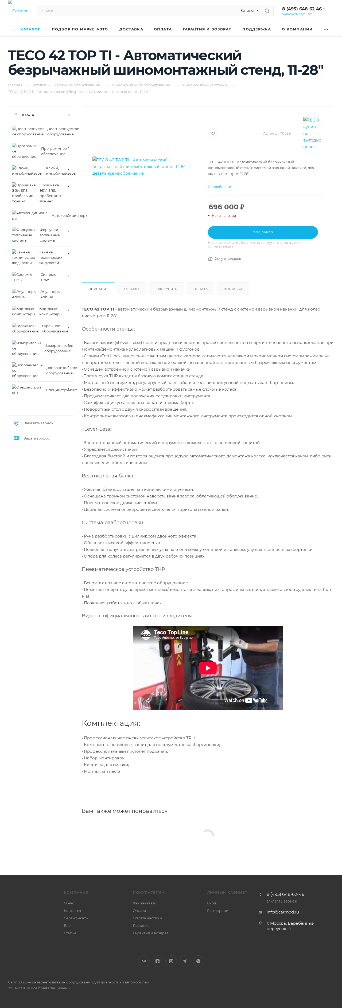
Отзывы (131, 289)
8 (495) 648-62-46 (302, 8)
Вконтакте (144, 961)
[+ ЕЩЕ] (326, 29)
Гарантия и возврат (150, 933)
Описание (98, 289)
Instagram (171, 961)
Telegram (185, 961)
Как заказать (144, 903)
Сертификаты (76, 918)
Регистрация (219, 910)
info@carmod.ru (283, 912)
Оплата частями (147, 918)
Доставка (233, 289)
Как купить (166, 289)
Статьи (70, 933)
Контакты (72, 910)
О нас (69, 903)
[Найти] (267, 10)
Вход (211, 903)
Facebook (157, 961)
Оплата (200, 289)
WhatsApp (198, 961)
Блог (68, 925)
